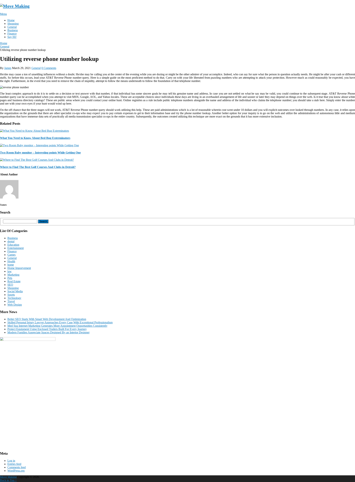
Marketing (13, 274)
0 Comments (48, 68)
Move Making (8, 476)
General (12, 26)
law (9, 271)
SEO (10, 284)
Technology (14, 298)
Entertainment (15, 248)
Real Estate (14, 281)
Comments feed (16, 467)
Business (12, 30)
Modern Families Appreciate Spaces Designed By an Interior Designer (48, 332)
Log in (11, 460)
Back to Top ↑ (8, 480)
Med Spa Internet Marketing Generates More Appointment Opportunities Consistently (57, 325)
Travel (11, 301)
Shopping (13, 23)
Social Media (15, 291)
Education (13, 244)
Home (11, 20)
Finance (12, 33)
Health (11, 261)
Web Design (14, 304)
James (7, 68)
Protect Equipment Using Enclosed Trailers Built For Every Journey (47, 329)
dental (10, 241)
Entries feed (14, 464)
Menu (3, 14)
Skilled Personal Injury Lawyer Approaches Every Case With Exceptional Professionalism (60, 322)
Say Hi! (11, 36)
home (10, 264)
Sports (11, 294)
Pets (9, 278)
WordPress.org (16, 470)
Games (11, 254)
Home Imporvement (19, 268)
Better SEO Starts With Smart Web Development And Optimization (46, 319)
